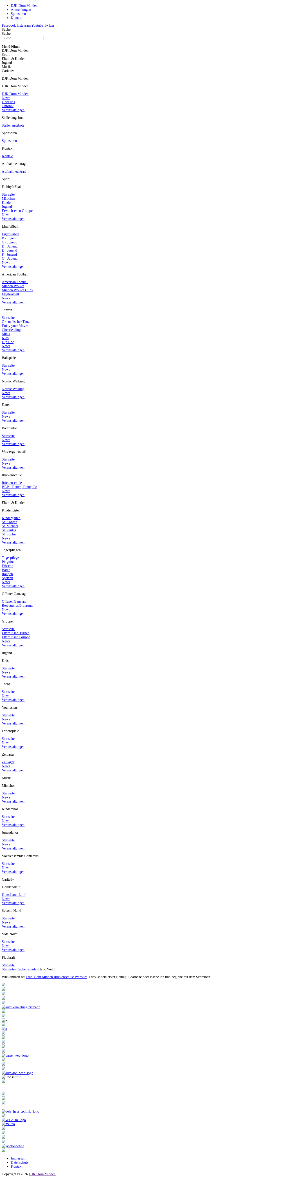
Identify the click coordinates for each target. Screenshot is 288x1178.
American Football (15, 282)
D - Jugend (10, 246)
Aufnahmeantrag (14, 171)
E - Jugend (9, 250)
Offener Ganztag (14, 601)
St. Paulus (9, 530)
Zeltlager (8, 762)
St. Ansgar (9, 522)
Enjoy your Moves (15, 326)
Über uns (8, 102)
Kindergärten (11, 518)
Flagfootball (10, 294)
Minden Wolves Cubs (17, 290)
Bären (6, 570)
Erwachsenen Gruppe (17, 211)
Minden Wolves (13, 286)
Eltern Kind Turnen (15, 633)
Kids (5, 338)
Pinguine (8, 562)
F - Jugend (9, 254)
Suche (6, 29)
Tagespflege (10, 558)
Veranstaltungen (13, 110)
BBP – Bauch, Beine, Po (19, 487)
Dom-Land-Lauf (13, 895)
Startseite (8, 194)
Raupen (7, 574)
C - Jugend (9, 242)
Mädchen (8, 198)
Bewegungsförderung (17, 605)
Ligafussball (10, 234)
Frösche (7, 566)
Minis (6, 334)
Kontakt (7, 156)
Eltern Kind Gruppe (16, 637)
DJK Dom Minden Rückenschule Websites (56, 977)
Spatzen (7, 578)
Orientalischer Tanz (15, 322)
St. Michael (10, 526)
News (6, 98)
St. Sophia (9, 534)
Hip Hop (8, 342)
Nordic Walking (13, 389)
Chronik (8, 106)
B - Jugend (9, 238)
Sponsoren (9, 141)
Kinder (7, 202)
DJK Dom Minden (15, 94)
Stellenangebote (13, 125)
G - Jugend (10, 258)
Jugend (7, 206)
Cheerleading (11, 330)
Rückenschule (12, 483)
